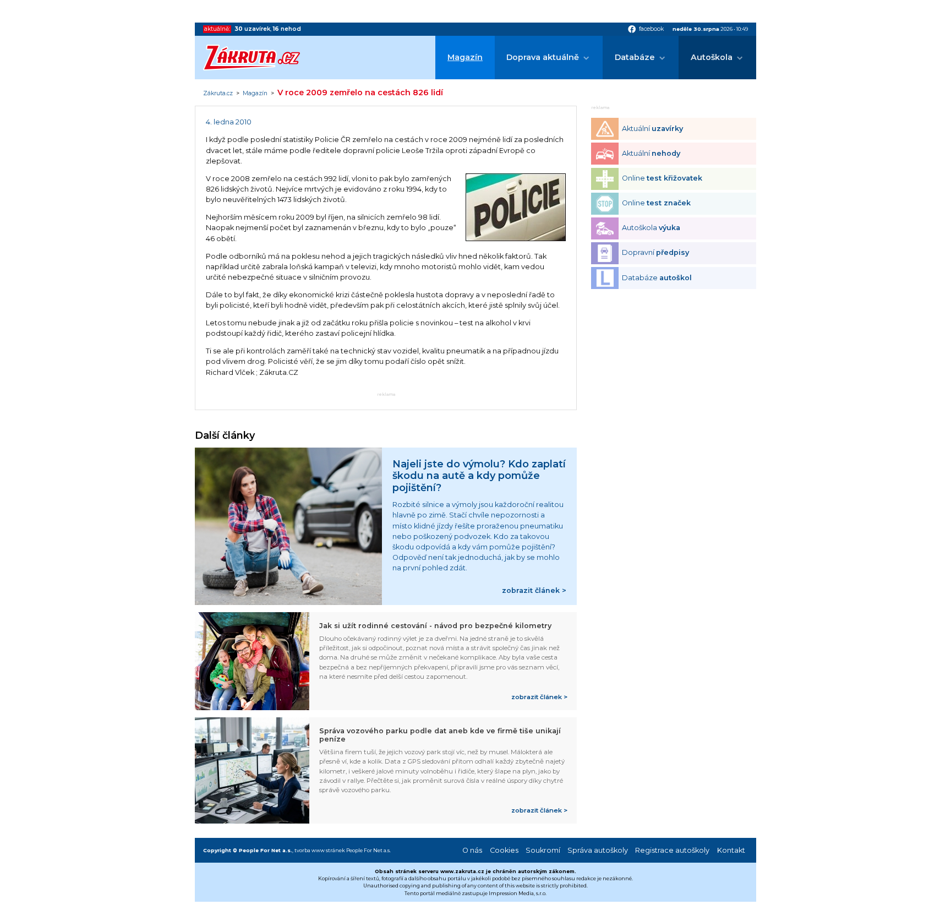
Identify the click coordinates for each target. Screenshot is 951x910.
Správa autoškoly (597, 850)
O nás (472, 850)
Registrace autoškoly (672, 850)
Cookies (504, 850)
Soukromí (543, 850)
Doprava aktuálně (542, 57)
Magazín (465, 57)
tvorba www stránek (319, 850)
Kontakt (731, 850)
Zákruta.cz (218, 93)
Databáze (635, 57)
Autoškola (712, 57)
